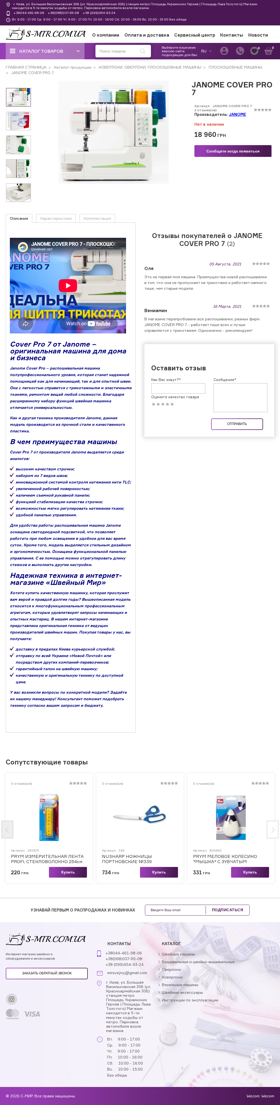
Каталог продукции (72, 67)
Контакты (231, 35)
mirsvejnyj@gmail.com (127, 973)
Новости (258, 35)
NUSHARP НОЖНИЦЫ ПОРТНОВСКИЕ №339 (127, 859)
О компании (105, 35)
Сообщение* (225, 379)
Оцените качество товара (175, 397)
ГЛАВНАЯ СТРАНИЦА (26, 67)
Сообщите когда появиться (232, 151)
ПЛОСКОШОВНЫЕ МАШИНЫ (235, 67)
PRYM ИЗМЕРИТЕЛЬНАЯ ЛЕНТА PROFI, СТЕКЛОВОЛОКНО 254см (47, 859)
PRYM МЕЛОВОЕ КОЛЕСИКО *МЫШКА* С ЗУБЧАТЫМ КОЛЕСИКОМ (225, 859)
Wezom (267, 1096)
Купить (68, 872)
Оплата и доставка (146, 35)
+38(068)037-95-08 (63, 13)
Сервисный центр (194, 35)
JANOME (237, 114)
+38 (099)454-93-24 (99, 13)
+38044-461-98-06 (28, 13)
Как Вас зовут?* (166, 379)
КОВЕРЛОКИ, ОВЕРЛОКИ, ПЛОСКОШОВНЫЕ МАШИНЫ (149, 67)
